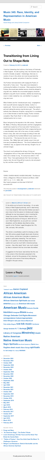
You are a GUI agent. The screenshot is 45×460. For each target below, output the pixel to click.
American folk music (27, 303)
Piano (37, 344)
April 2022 (6, 385)
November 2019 (8, 396)
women (22, 350)
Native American (11, 336)
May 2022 (6, 383)
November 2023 (8, 367)
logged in (15, 276)
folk (18, 323)
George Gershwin (9, 329)
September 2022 (8, 380)
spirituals (35, 347)
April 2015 (6, 418)
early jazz (17, 321)
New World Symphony (24, 344)
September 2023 (8, 372)
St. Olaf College (7, 350)
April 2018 (6, 405)
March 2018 (7, 407)
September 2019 (8, 400)
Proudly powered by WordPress (22, 456)
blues (23, 312)
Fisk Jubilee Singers (9, 324)
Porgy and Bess (8, 430)
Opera (33, 344)
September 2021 (8, 394)
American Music (15, 307)
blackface (8, 312)
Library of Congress (12, 333)
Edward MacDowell (27, 321)
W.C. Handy (16, 350)
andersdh (25, 65)
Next (39, 45)
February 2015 (8, 423)
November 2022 (8, 376)
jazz (30, 328)
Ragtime (6, 347)
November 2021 (8, 389)
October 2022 (7, 378)
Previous (6, 45)
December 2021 (8, 387)
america (7, 303)
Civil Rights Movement (27, 315)
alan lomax (31, 301)
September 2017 (8, 416)
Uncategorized (21, 189)
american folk (14, 304)
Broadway (30, 312)
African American (14, 293)
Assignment (13, 39)
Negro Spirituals (10, 344)
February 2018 (8, 409)
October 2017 (7, 414)
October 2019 (7, 398)
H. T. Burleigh (20, 328)
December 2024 (8, 358)
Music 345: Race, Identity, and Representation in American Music (21, 15)
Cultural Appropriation (24, 318)
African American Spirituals (15, 300)
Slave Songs (25, 347)
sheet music (15, 347)
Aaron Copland (20, 289)
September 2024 (8, 365)
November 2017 (8, 411)
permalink (9, 190)
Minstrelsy (28, 332)
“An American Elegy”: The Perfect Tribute (16, 432)
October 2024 (7, 363)
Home (5, 39)
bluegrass (16, 312)
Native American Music (17, 340)
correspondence (9, 318)
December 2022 (8, 374)
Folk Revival (35, 324)
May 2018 (6, 403)
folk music (26, 323)
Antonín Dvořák (32, 308)
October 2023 (7, 369)
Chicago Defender (10, 315)
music (38, 332)
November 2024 (8, 361)
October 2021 (7, 392)
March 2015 (7, 420)
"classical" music (8, 289)
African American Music (16, 297)
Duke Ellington (8, 321)
